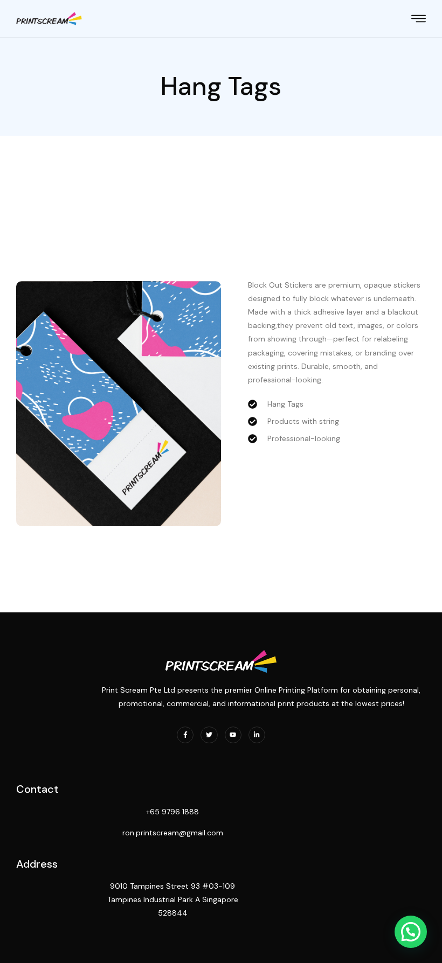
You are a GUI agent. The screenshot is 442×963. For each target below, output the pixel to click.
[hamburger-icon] (418, 20)
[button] (411, 932)
